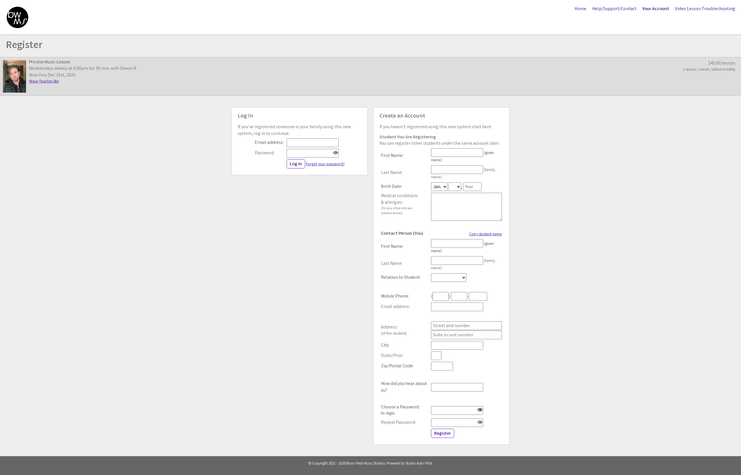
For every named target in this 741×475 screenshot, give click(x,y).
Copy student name (485, 234)
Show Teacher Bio (44, 82)
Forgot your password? (325, 164)
